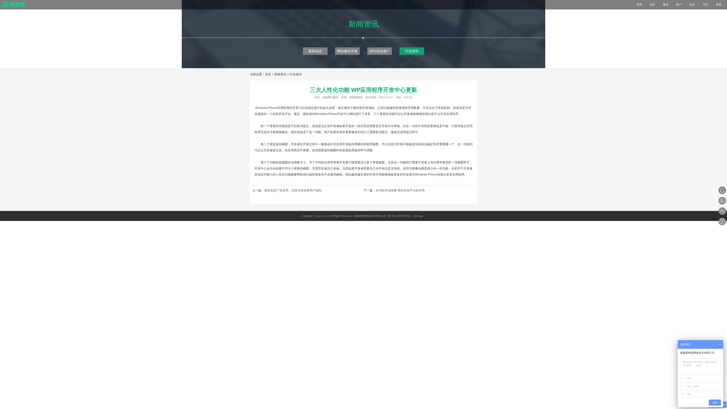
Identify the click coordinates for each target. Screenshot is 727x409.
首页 (268, 74)
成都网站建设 (330, 97)
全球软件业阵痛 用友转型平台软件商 (400, 190)
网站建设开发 (347, 51)
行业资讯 (412, 51)
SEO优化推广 (379, 51)
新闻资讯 (280, 74)
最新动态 (315, 51)
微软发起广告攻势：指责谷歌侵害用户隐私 (293, 190)
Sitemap (418, 216)
